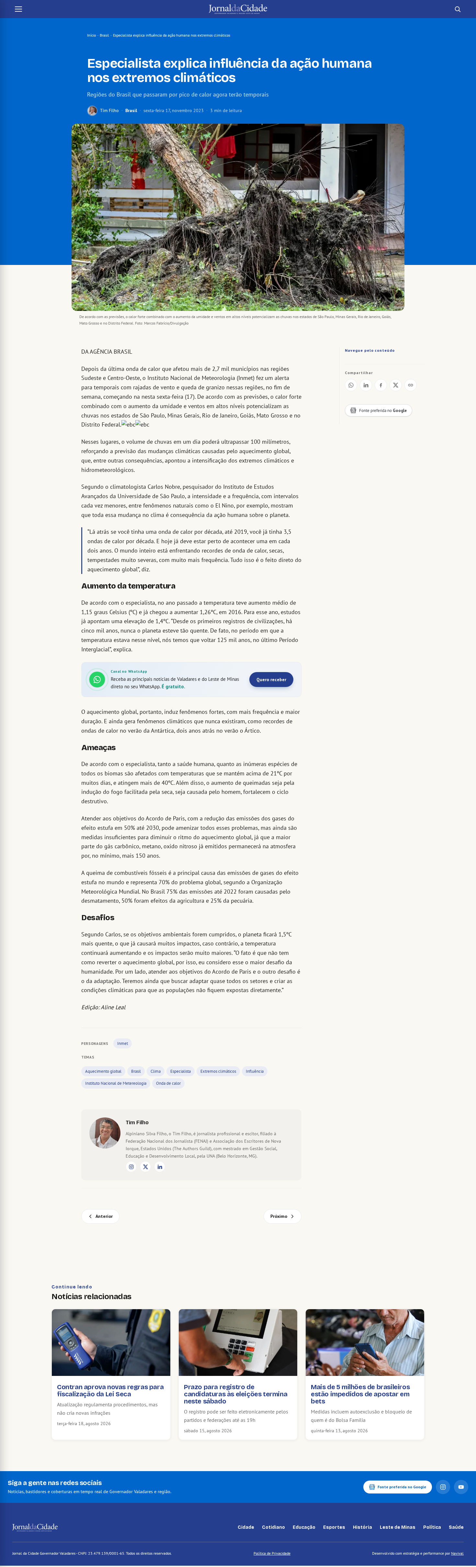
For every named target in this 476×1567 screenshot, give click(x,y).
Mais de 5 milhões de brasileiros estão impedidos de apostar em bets (360, 1394)
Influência (255, 1071)
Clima (156, 1071)
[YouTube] (461, 1487)
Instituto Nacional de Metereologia (115, 1083)
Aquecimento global (103, 1071)
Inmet (122, 1043)
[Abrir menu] (18, 9)
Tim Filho (109, 110)
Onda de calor (168, 1083)
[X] (145, 1166)
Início (91, 35)
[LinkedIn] (159, 1166)
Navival (457, 1553)
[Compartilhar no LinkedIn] (366, 385)
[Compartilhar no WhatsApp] (351, 385)
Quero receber (271, 679)
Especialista (180, 1071)
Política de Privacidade (272, 1553)
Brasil (104, 35)
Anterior (104, 1216)
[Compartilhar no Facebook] (381, 385)
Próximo (278, 1216)
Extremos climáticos (218, 1071)
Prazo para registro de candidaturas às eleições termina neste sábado (235, 1394)
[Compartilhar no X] (396, 385)
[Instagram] (131, 1166)
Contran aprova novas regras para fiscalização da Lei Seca (110, 1390)
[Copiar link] (410, 385)
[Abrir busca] (457, 9)
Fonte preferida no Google (402, 1486)
